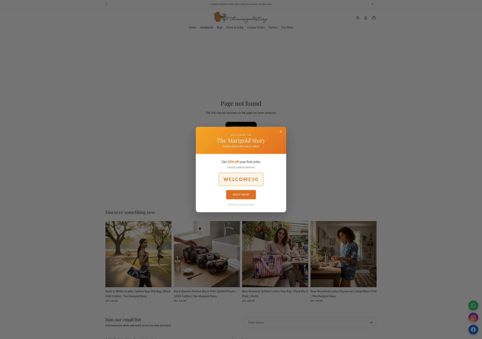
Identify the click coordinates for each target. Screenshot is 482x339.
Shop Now (241, 194)
